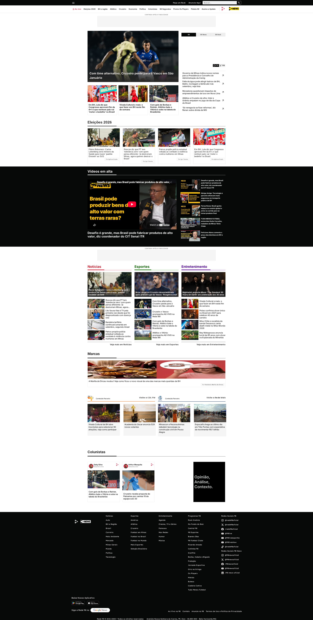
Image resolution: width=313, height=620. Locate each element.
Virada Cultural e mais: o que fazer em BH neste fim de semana (211, 303)
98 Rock (218, 34)
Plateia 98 (195, 9)
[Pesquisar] (239, 2)
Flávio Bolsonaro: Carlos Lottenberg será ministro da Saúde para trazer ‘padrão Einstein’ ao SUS (101, 153)
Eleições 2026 (89, 9)
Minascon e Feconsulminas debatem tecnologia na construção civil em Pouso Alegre (171, 428)
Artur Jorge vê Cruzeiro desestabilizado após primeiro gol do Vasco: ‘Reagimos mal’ (156, 293)
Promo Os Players (181, 9)
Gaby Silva (98, 465)
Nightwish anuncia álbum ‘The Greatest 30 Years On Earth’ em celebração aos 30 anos (203, 293)
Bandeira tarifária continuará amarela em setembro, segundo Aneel (117, 324)
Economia (133, 9)
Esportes (142, 267)
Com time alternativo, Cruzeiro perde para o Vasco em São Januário (163, 303)
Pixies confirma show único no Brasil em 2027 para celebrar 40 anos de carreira (212, 314)
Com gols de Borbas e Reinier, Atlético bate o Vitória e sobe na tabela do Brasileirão (164, 324)
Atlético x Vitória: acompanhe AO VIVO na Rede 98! (163, 335)
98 (189, 34)
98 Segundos (165, 9)
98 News (203, 34)
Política (143, 9)
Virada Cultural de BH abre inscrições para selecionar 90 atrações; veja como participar (103, 427)
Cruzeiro (122, 9)
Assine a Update (208, 9)
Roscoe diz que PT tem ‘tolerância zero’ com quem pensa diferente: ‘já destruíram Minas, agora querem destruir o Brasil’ (138, 154)
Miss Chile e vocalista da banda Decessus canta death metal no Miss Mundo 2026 (212, 324)
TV (217, 65)
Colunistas (152, 9)
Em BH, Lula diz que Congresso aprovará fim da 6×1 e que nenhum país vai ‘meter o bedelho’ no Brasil (209, 153)
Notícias (94, 267)
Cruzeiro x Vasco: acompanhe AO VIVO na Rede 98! (163, 314)
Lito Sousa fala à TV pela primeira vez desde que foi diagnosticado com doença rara (118, 314)
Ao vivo (78, 9)
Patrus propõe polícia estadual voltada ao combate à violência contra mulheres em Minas (173, 151)
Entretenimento (194, 267)
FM (223, 65)
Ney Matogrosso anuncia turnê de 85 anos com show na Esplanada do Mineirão (212, 335)
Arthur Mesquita (135, 465)
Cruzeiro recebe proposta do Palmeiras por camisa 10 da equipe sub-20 (136, 496)
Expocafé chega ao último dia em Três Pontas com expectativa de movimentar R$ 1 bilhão (210, 427)
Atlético (113, 9)
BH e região (103, 9)
